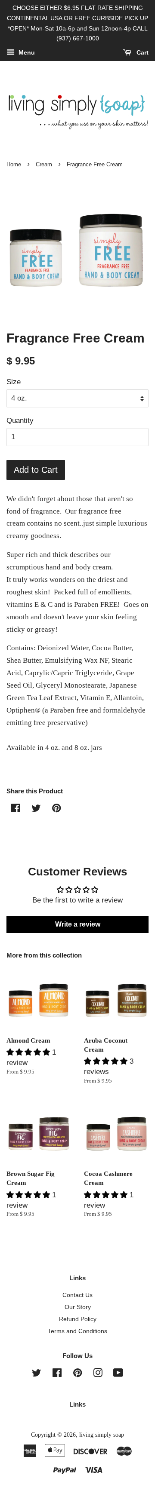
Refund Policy (77, 1319)
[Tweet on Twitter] (36, 809)
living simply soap (101, 1434)
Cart (142, 52)
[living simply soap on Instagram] (97, 1374)
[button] (29, 1052)
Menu (26, 52)
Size (13, 382)
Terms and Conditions (77, 1331)
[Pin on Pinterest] (56, 809)
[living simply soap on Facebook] (57, 1374)
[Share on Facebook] (16, 809)
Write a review (77, 924)
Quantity (20, 420)
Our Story (78, 1306)
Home (13, 164)
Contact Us (77, 1294)
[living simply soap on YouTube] (118, 1374)
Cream (44, 164)
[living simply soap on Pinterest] (77, 1374)
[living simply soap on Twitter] (36, 1374)
